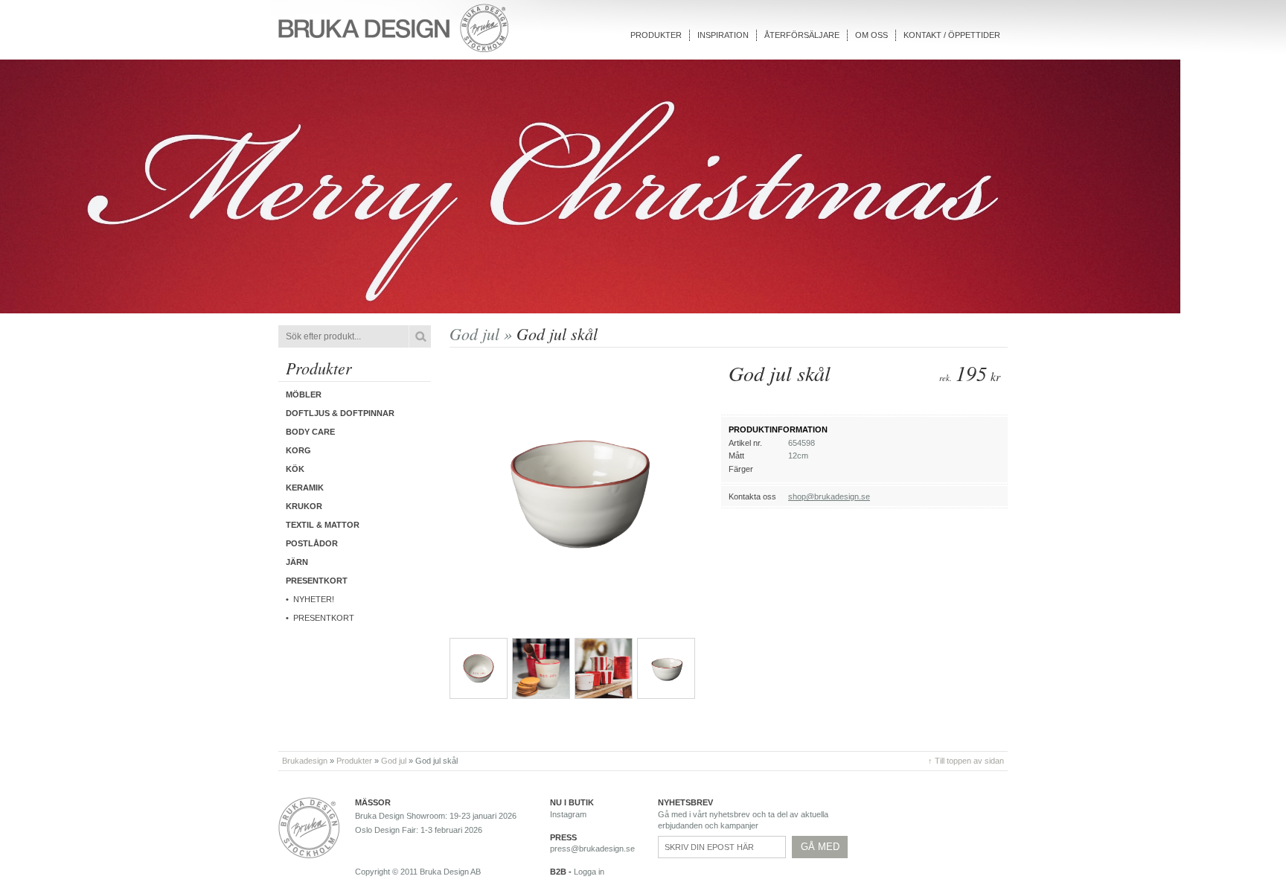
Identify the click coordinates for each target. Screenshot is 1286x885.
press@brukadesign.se (592, 848)
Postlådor (312, 543)
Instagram (568, 814)
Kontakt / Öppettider (951, 35)
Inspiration (723, 35)
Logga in (589, 871)
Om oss (871, 35)
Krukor (304, 506)
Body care (310, 431)
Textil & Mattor (322, 524)
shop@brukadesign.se (829, 496)
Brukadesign (304, 760)
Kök (295, 468)
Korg (298, 450)
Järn (297, 561)
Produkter (656, 35)
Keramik (305, 487)
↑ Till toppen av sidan (966, 760)
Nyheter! (313, 599)
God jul (393, 760)
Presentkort (323, 617)
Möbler (304, 394)
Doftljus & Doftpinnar (340, 413)
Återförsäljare (801, 35)
